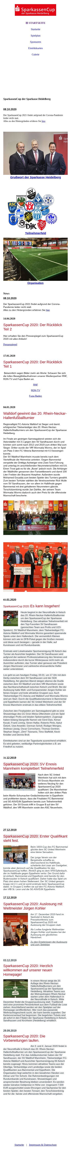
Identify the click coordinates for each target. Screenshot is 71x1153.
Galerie (35, 54)
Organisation (35, 283)
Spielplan (35, 35)
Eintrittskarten (35, 48)
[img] (35, 10)
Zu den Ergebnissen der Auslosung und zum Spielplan (49, 943)
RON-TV (35, 390)
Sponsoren (35, 41)
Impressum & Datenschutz (43, 1144)
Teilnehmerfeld (35, 233)
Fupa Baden (35, 396)
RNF (35, 384)
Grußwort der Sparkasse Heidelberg (35, 177)
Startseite (35, 29)
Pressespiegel (10, 344)
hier (43, 121)
